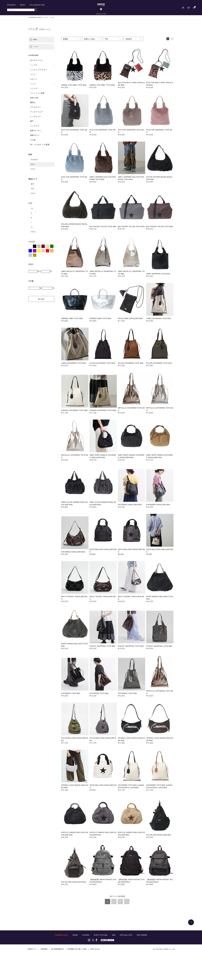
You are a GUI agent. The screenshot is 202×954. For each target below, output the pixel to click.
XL (32, 227)
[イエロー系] (39, 250)
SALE (33, 193)
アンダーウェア (36, 112)
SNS (113, 935)
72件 (106, 39)
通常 (32, 184)
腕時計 (33, 102)
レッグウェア (35, 116)
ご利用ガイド (31, 949)
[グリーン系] (52, 246)
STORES (85, 935)
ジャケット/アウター (38, 70)
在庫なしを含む (89, 39)
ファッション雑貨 (37, 93)
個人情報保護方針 (57, 949)
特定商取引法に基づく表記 (77, 949)
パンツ (33, 74)
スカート (33, 79)
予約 (32, 189)
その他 (33, 140)
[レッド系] (47, 250)
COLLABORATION (37, 5)
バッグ (33, 84)
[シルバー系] (30, 255)
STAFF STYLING (100, 935)
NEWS (75, 935)
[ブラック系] (34, 246)
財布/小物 (34, 98)
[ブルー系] (30, 250)
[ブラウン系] (43, 246)
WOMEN (34, 160)
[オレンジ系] (52, 250)
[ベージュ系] (47, 246)
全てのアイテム (36, 60)
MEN (33, 164)
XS (32, 208)
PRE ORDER (142, 935)
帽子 (32, 121)
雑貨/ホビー (35, 135)
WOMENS (11, 5)
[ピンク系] (43, 250)
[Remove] (31, 39)
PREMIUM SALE (61, 935)
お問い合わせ (95, 949)
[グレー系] (39, 246)
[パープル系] (34, 250)
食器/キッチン (36, 130)
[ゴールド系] (34, 255)
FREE (33, 232)
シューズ (33, 88)
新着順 (65, 39)
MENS (22, 5)
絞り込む (41, 299)
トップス (33, 65)
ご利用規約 (44, 949)
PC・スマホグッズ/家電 (40, 144)
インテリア (34, 126)
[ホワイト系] (30, 246)
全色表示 (128, 39)
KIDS (33, 169)
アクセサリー (35, 107)
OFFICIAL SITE (126, 935)
